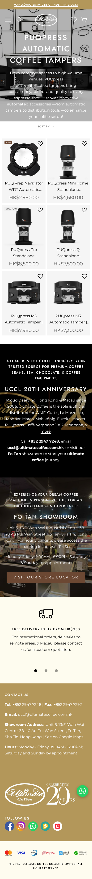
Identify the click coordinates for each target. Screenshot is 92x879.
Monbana (74, 425)
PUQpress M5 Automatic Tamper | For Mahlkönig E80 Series (24, 320)
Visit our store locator (46, 577)
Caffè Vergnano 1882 (44, 425)
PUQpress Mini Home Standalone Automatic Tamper (68, 187)
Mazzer (78, 419)
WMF (40, 412)
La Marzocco (71, 412)
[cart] (84, 20)
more (46, 431)
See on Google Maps (64, 737)
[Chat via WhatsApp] (82, 791)
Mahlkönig (45, 419)
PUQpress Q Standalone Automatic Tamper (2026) (68, 253)
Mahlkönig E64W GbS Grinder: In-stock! (46, 5)
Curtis (52, 412)
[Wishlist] (74, 20)
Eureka (64, 419)
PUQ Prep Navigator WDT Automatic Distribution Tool (24, 187)
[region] (46, 633)
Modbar (13, 419)
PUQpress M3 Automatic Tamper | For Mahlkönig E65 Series (68, 320)
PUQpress (14, 425)
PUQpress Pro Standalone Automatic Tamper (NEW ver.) (24, 253)
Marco (28, 419)
